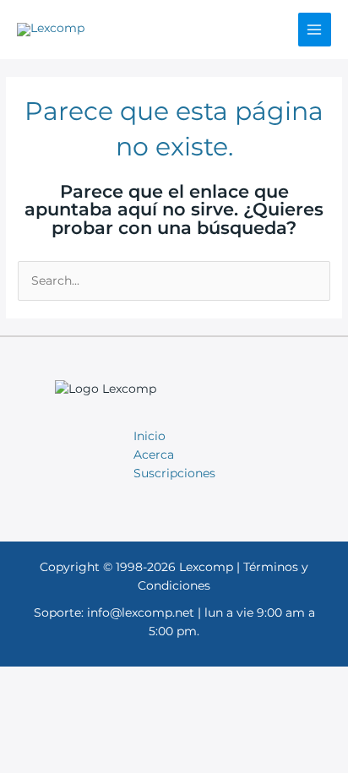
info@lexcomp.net (140, 612)
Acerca (153, 454)
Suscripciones (174, 473)
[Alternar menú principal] (314, 29)
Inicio (149, 436)
